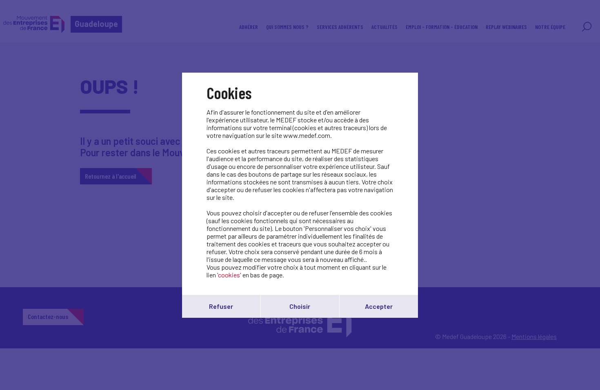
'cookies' (229, 275)
